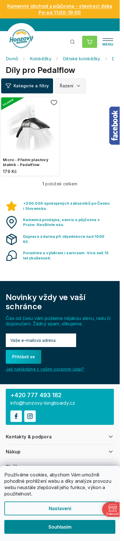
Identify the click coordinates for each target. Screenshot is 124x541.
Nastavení (60, 508)
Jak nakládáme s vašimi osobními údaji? (45, 369)
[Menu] (108, 42)
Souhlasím (60, 527)
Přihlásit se (23, 356)
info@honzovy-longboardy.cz (42, 403)
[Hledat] (73, 42)
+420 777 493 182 (36, 395)
